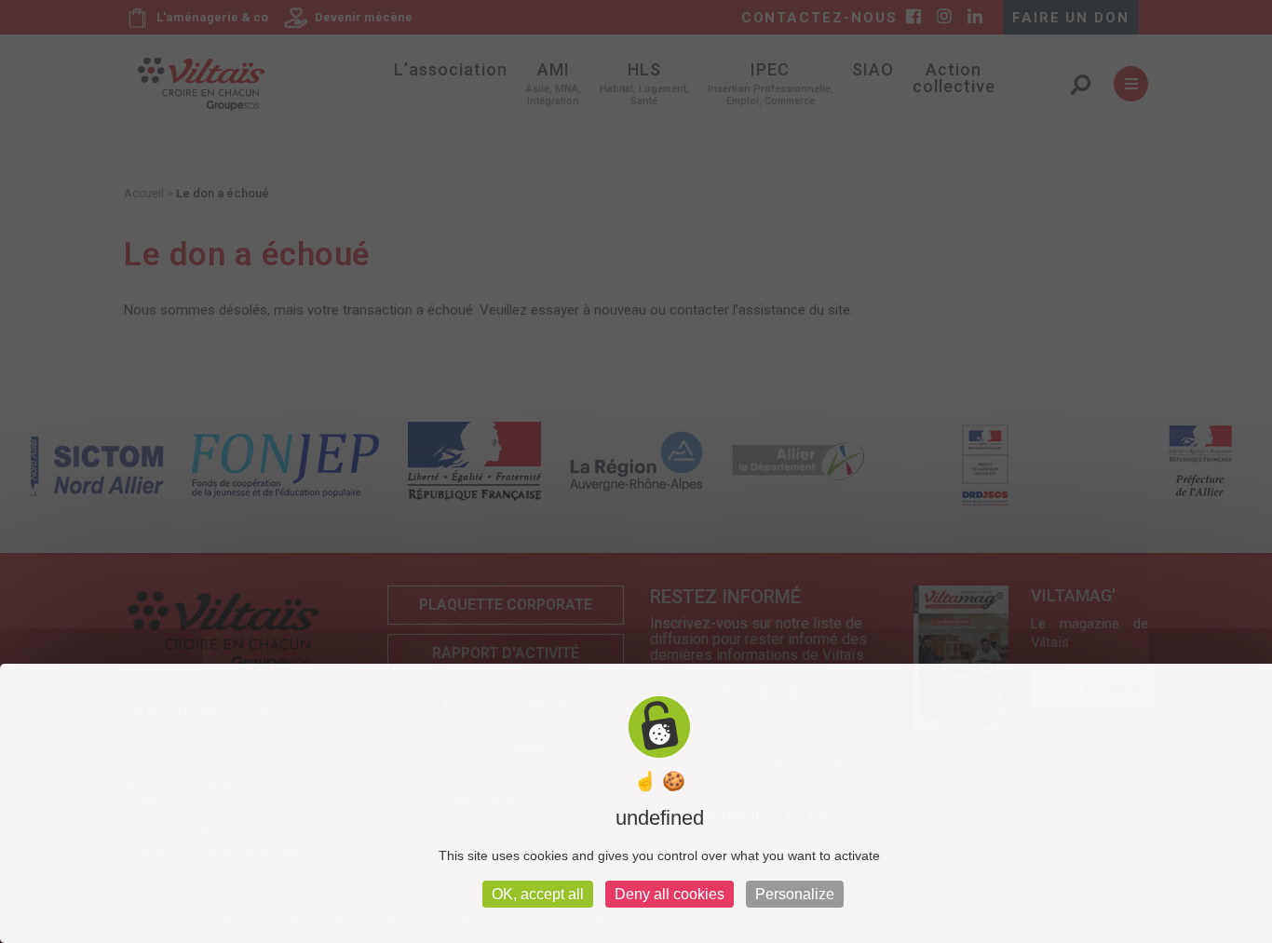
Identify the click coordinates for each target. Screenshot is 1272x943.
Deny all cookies (669, 894)
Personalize (794, 894)
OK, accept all (538, 894)
